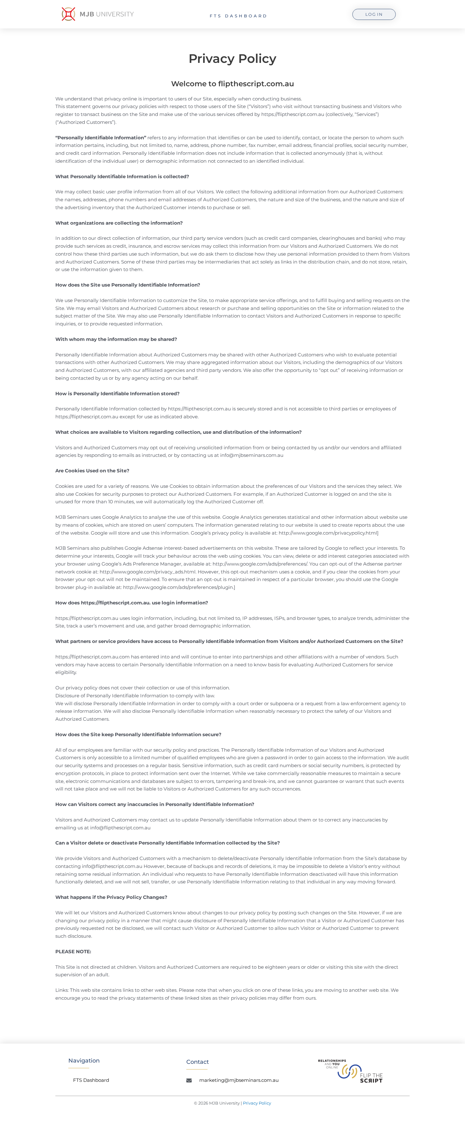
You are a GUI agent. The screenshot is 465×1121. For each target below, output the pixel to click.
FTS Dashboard (239, 15)
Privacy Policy (257, 1103)
